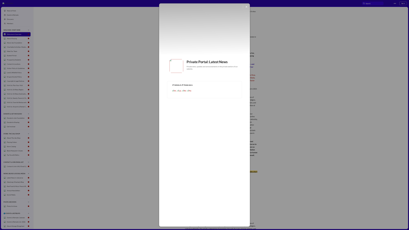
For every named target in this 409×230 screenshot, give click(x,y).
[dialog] (204, 115)
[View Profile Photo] (176, 66)
